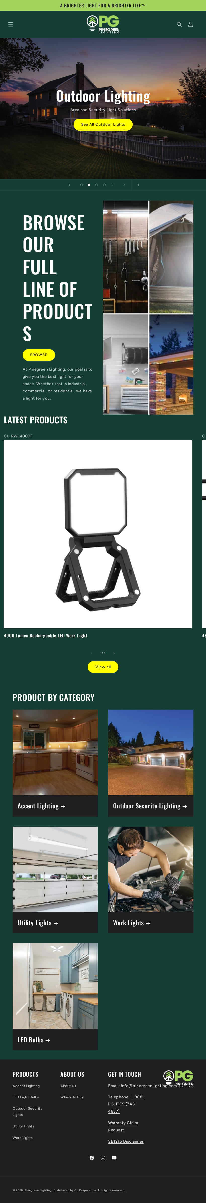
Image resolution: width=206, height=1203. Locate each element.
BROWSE (38, 355)
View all (103, 667)
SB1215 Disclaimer (126, 1141)
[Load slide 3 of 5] (96, 185)
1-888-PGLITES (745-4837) (126, 1104)
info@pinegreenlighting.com (149, 1085)
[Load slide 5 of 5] (112, 185)
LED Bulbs (31, 1040)
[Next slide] (124, 184)
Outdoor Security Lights (28, 1111)
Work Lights (128, 923)
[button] (10, 24)
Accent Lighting (38, 806)
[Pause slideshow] (136, 184)
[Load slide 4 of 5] (104, 185)
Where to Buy (72, 1097)
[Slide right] (114, 653)
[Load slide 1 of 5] (81, 185)
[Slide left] (91, 653)
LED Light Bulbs (26, 1097)
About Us (68, 1086)
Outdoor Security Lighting (147, 806)
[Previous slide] (69, 184)
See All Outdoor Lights (103, 124)
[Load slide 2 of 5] (89, 185)
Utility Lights (35, 923)
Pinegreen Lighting (38, 1190)
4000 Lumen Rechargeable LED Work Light (45, 635)
